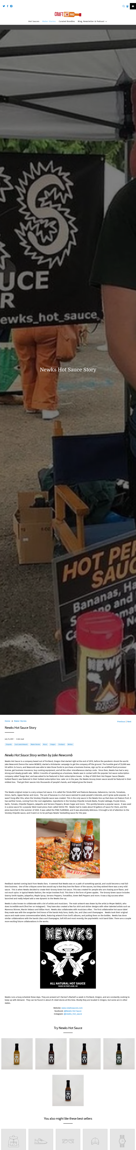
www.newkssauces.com (72, 1008)
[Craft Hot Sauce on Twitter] (4, 6)
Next (129, 722)
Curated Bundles (67, 21)
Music (45, 744)
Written (70, 744)
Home (7, 721)
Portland (62, 744)
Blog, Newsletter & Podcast (91, 21)
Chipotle (9, 744)
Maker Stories (49, 21)
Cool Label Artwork (21, 744)
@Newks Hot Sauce (72, 1011)
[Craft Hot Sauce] (68, 14)
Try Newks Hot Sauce (68, 1028)
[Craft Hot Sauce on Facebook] (8, 6)
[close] (133, 1)
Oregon (52, 744)
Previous (121, 722)
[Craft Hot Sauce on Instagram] (12, 6)
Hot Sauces (33, 21)
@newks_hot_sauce (73, 1014)
